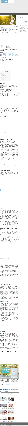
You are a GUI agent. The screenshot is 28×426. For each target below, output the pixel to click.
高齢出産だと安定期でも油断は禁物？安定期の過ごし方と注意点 (9, 55)
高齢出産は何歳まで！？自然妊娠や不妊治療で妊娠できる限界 (9, 54)
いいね (4, 389)
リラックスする (3, 79)
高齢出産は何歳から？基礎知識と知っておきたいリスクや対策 (9, 53)
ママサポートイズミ (8, 384)
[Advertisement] (14, 8)
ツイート (10, 389)
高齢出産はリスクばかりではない (4, 74)
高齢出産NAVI (2, 424)
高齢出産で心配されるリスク (3, 73)
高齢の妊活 (21, 17)
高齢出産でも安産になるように (4, 77)
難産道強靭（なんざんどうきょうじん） (5, 75)
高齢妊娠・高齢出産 (11, 28)
